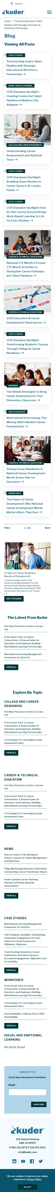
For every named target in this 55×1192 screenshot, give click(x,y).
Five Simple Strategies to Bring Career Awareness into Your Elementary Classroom (26, 396)
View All (11, 667)
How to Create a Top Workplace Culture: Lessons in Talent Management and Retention (25, 857)
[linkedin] (14, 1162)
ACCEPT (27, 1187)
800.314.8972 (19, 1147)
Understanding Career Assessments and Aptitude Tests (24, 155)
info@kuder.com (27, 1152)
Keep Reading (13, 598)
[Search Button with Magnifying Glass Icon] (11, 3)
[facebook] (32, 1162)
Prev (7, 527)
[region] (27, 1182)
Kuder (7, 21)
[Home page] (14, 11)
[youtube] (23, 1162)
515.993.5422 (38, 1147)
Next (48, 527)
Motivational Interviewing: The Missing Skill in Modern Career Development (26, 422)
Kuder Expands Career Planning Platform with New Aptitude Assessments (21, 882)
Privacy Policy (34, 1179)
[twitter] (41, 1162)
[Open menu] (49, 12)
